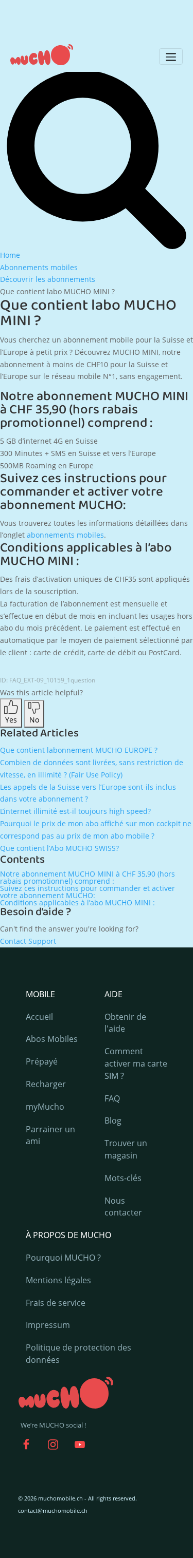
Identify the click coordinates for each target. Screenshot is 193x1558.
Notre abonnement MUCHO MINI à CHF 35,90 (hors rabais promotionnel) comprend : (87, 877)
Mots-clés (123, 1178)
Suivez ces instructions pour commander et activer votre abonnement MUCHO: (87, 891)
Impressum (48, 1325)
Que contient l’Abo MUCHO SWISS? (59, 848)
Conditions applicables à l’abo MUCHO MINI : (77, 902)
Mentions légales (58, 1280)
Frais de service (55, 1302)
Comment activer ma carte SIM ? (135, 1063)
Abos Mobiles (52, 1038)
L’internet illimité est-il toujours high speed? (75, 811)
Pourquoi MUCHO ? (63, 1257)
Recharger (46, 1084)
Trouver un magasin (125, 1149)
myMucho (45, 1106)
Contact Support (28, 941)
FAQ (112, 1098)
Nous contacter (123, 1207)
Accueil (39, 1016)
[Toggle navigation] (171, 56)
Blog (112, 1120)
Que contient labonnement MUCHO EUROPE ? (78, 750)
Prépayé (42, 1061)
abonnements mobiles (65, 535)
